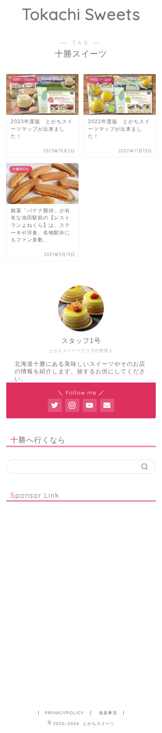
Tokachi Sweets (81, 14)
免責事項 (108, 713)
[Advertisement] (81, 603)
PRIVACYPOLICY (64, 713)
